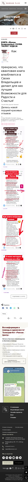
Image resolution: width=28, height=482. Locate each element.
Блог (12, 415)
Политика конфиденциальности (9, 432)
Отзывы (13, 417)
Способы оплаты (19, 427)
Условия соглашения (7, 427)
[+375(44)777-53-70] (3, 446)
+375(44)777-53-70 (9, 446)
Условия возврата (6, 429)
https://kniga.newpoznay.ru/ (8, 123)
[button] (25, 3)
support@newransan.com (11, 449)
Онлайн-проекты (16, 412)
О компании (14, 407)
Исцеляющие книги (17, 410)
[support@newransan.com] (3, 449)
